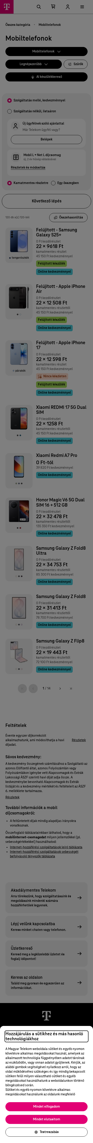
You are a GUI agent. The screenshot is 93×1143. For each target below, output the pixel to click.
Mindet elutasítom (46, 1119)
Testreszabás (49, 1132)
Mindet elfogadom (46, 1107)
